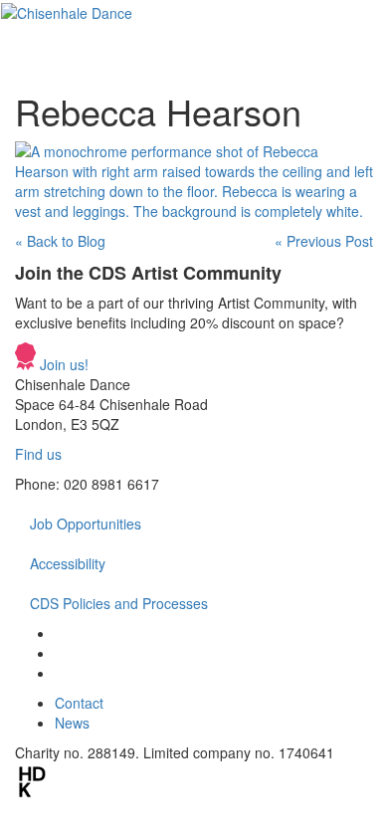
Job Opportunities (85, 523)
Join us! (62, 364)
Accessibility (67, 563)
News (72, 723)
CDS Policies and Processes (119, 603)
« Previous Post (324, 241)
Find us (38, 454)
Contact (79, 703)
